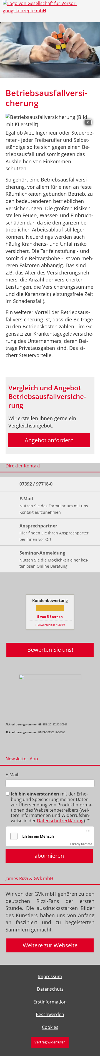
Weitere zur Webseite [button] (50, 945)
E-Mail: (12, 774)
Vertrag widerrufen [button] (50, 1042)
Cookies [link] (50, 1027)
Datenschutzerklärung (60, 821)
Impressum (50, 976)
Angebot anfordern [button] (49, 440)
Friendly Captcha (81, 843)
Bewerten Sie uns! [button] (50, 649)
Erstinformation (50, 1002)
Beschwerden (50, 1014)
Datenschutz (50, 989)
